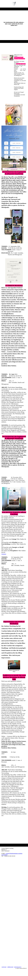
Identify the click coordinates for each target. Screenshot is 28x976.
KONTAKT (4, 967)
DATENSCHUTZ (17, 967)
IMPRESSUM (10, 967)
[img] (14, 3)
